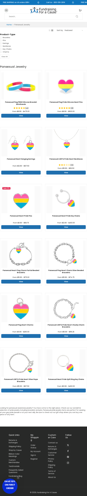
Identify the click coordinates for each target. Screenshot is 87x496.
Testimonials (14, 466)
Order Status (33, 446)
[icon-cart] (80, 10)
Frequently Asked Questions (16, 471)
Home (9, 24)
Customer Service (52, 453)
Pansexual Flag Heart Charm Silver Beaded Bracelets (66, 271)
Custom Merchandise (14, 461)
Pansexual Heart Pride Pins (21, 216)
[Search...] (77, 16)
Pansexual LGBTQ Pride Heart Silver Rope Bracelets (21, 380)
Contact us (53, 442)
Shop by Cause (15, 450)
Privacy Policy (51, 460)
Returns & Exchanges (13, 441)
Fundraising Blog (15, 476)
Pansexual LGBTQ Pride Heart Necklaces (66, 159)
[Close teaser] (18, 478)
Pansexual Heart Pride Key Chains (66, 216)
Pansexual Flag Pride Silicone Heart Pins (66, 102)
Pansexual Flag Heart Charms (21, 325)
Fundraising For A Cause (47, 492)
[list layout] (49, 30)
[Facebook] (67, 451)
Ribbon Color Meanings (14, 455)
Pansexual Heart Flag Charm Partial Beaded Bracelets (21, 271)
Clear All (4, 57)
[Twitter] (67, 445)
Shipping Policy (15, 446)
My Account (36, 451)
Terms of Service (52, 472)
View (21, 116)
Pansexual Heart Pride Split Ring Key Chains (66, 379)
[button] (20, 108)
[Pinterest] (67, 456)
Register (34, 459)
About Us (52, 477)
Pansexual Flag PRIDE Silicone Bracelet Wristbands (21, 103)
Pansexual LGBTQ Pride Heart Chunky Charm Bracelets (66, 326)
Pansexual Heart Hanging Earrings (21, 159)
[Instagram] (67, 462)
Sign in (33, 455)
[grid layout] (52, 30)
